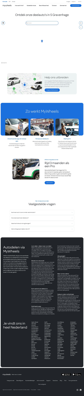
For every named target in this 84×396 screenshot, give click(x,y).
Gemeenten (63, 5)
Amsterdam (34, 330)
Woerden (73, 347)
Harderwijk (47, 355)
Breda (33, 346)
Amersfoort (34, 327)
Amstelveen (34, 328)
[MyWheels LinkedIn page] (80, 390)
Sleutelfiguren (19, 380)
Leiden (59, 333)
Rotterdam (60, 358)
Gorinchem (47, 347)
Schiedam (73, 322)
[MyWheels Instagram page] (77, 390)
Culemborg (34, 355)
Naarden (59, 342)
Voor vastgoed (42, 384)
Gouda (46, 349)
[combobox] (42, 23)
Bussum (33, 349)
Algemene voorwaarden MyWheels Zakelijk (21, 389)
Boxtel (33, 344)
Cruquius (33, 354)
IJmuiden (60, 327)
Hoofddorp (60, 322)
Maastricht (60, 339)
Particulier (5, 1)
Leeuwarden (60, 331)
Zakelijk (13, 1)
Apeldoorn (34, 331)
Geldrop (46, 344)
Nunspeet (60, 347)
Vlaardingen (73, 338)
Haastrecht (47, 354)
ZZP (10, 1)
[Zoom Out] (81, 27)
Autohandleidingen (30, 380)
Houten (59, 323)
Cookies (38, 389)
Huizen (59, 325)
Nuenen (59, 346)
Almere (33, 325)
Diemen (46, 328)
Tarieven (54, 5)
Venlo (72, 336)
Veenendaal (73, 330)
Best (32, 341)
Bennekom (34, 336)
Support (74, 1)
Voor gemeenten (73, 380)
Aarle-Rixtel (34, 322)
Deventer (47, 327)
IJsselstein (60, 328)
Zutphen (72, 354)
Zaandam (73, 349)
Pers (65, 380)
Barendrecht (35, 335)
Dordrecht (47, 331)
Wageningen (73, 342)
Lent (58, 336)
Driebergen (47, 333)
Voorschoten (74, 341)
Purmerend (60, 354)
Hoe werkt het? (19, 5)
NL (80, 1)
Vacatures (55, 380)
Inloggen (68, 1)
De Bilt (33, 357)
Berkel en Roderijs (36, 339)
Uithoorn (72, 327)
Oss (58, 352)
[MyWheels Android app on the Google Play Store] (76, 374)
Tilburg (72, 325)
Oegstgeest (60, 350)
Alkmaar (33, 323)
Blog (61, 380)
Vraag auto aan (10, 380)
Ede (45, 338)
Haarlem (46, 352)
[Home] (7, 5)
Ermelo (46, 342)
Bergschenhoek (35, 338)
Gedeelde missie (31, 5)
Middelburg (60, 341)
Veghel (72, 331)
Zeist (71, 350)
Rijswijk (59, 355)
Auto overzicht (40, 380)
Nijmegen (60, 344)
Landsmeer (60, 330)
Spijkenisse (73, 323)
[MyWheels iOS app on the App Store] (66, 374)
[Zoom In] (81, 23)
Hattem (46, 357)
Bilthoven (34, 342)
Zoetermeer (73, 352)
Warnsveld (73, 344)
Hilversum (47, 358)
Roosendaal (60, 357)
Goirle (46, 346)
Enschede (47, 341)
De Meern (34, 358)
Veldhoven (73, 333)
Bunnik (33, 347)
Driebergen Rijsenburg (47, 335)
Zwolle (72, 355)
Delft (45, 322)
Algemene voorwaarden (7, 389)
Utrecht (72, 328)
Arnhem (33, 333)
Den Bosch (47, 323)
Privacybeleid (33, 389)
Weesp (72, 346)
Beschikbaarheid (44, 5)
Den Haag (47, 325)
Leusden (59, 338)
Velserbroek (73, 335)
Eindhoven (47, 339)
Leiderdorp (60, 335)
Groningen (47, 350)
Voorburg (73, 339)
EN (79, 1)
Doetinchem (48, 330)
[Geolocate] (3, 23)
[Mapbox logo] (4, 63)
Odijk (58, 349)
